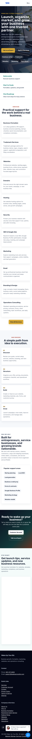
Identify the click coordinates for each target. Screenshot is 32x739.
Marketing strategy (11, 495)
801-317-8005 (10, 672)
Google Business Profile (12, 490)
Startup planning (10, 473)
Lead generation (10, 477)
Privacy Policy (5, 691)
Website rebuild (10, 499)
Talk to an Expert (8, 50)
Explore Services (23, 50)
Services (4, 685)
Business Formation (7, 711)
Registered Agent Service (9, 713)
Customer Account (16, 532)
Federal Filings (5, 715)
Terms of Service (6, 693)
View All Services (16, 322)
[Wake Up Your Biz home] (7, 3)
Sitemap (3, 695)
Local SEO (21, 473)
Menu (28, 3)
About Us (4, 706)
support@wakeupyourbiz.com (14, 674)
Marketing (14, 61)
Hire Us (3, 708)
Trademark (18, 57)
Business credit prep (11, 482)
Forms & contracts (10, 486)
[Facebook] (3, 727)
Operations (24, 61)
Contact (3, 689)
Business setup (7, 57)
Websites (5, 61)
